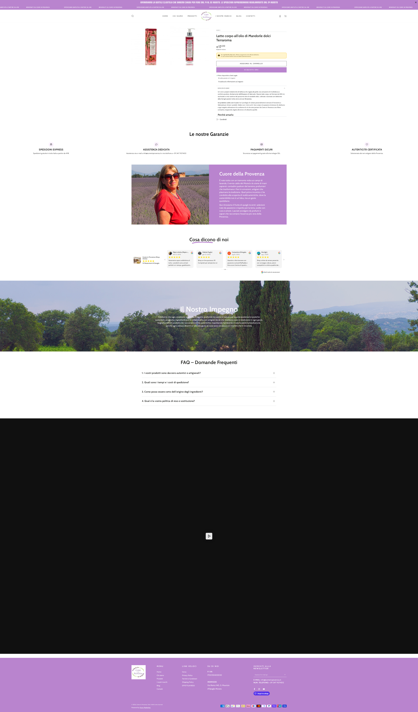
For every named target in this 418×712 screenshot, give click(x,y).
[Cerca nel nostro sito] (132, 16)
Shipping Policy (188, 682)
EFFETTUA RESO (188, 686)
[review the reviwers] (191, 253)
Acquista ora (251, 70)
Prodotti (160, 679)
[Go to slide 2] (224, 269)
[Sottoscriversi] (285, 674)
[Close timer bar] (416, 2)
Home (218, 30)
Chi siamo (160, 675)
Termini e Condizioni (189, 679)
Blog (158, 686)
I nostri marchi (162, 682)
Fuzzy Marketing (145, 707)
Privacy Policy (187, 675)
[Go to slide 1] (222, 269)
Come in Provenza (142, 704)
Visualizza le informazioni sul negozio (230, 81)
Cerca (184, 672)
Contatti (160, 689)
